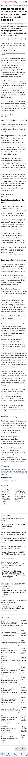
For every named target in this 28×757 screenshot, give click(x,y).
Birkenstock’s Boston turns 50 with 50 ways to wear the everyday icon (14, 539)
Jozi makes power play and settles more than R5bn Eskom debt (10, 660)
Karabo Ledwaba (5, 579)
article (14, 136)
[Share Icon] (25, 254)
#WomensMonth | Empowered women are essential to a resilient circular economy (10, 680)
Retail (6, 5)
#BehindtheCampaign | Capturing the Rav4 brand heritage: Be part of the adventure (14, 592)
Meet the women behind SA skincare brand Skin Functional (10, 710)
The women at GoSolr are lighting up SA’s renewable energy (9, 738)
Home (2, 5)
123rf (8, 51)
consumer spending (14, 469)
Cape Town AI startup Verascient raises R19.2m (13, 525)
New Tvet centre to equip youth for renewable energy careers (10, 643)
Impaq (2, 704)
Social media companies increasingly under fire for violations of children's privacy (10, 623)
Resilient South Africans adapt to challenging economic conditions (17, 249)
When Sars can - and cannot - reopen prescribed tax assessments (10, 719)
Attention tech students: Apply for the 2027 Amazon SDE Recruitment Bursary (10, 670)
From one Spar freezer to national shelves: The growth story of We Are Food (10, 633)
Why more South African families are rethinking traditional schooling (8, 700)
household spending (7, 473)
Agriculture (22, 5)
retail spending (18, 473)
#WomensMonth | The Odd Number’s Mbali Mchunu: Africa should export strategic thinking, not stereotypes (13, 574)
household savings (11, 471)
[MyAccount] (26, 2)
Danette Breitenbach (13, 254)
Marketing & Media (13, 5)
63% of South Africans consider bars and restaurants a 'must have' (16, 407)
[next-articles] (26, 492)
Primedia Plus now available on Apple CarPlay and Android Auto (13, 607)
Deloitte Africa (22, 471)
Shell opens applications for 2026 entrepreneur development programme (10, 690)
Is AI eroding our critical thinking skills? (8, 729)
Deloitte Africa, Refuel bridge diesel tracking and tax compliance (6, 500)
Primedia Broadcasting (6, 558)
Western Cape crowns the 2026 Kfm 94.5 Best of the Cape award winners (13, 554)
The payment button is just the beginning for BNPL (20, 497)
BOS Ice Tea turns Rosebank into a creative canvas (10, 651)
